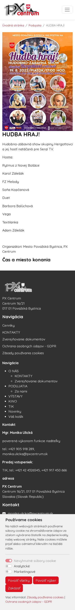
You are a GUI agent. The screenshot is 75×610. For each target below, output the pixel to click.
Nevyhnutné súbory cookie (35, 560)
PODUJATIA (17, 386)
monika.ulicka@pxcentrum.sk (30, 513)
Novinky (14, 411)
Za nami (21, 391)
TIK (11, 406)
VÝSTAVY (15, 396)
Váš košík (15, 416)
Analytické (22, 566)
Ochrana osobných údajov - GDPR (28, 601)
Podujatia (35, 25)
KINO (12, 401)
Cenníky (8, 325)
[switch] (8, 566)
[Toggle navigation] (67, 10)
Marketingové (24, 571)
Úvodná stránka (13, 25)
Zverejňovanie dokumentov (23, 339)
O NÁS (13, 371)
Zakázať (14, 588)
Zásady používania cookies (45, 597)
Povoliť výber (46, 580)
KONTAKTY (11, 332)
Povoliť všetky (19, 580)
